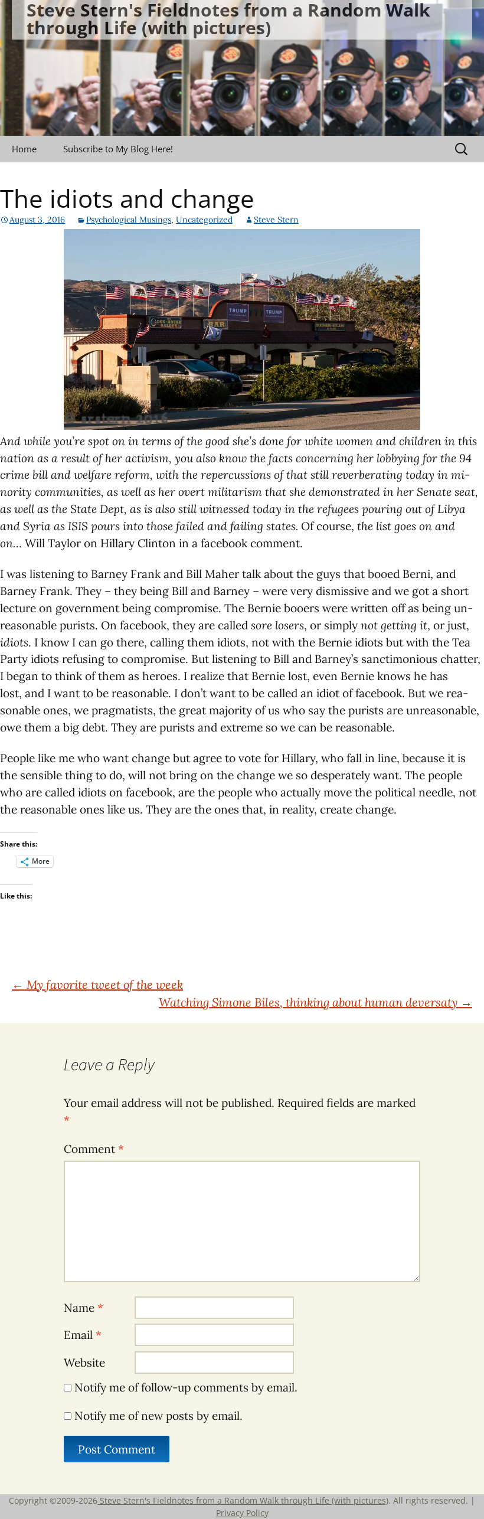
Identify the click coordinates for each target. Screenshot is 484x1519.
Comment (94, 1149)
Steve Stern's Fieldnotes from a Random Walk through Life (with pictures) (242, 1500)
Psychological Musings (128, 219)
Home (24, 149)
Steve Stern (276, 219)
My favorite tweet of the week (97, 984)
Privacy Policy (242, 1512)
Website (84, 1362)
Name (83, 1308)
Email (83, 1335)
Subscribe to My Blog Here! (118, 149)
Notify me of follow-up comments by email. (185, 1387)
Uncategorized (204, 219)
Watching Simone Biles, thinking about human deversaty (315, 1002)
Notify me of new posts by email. (158, 1416)
